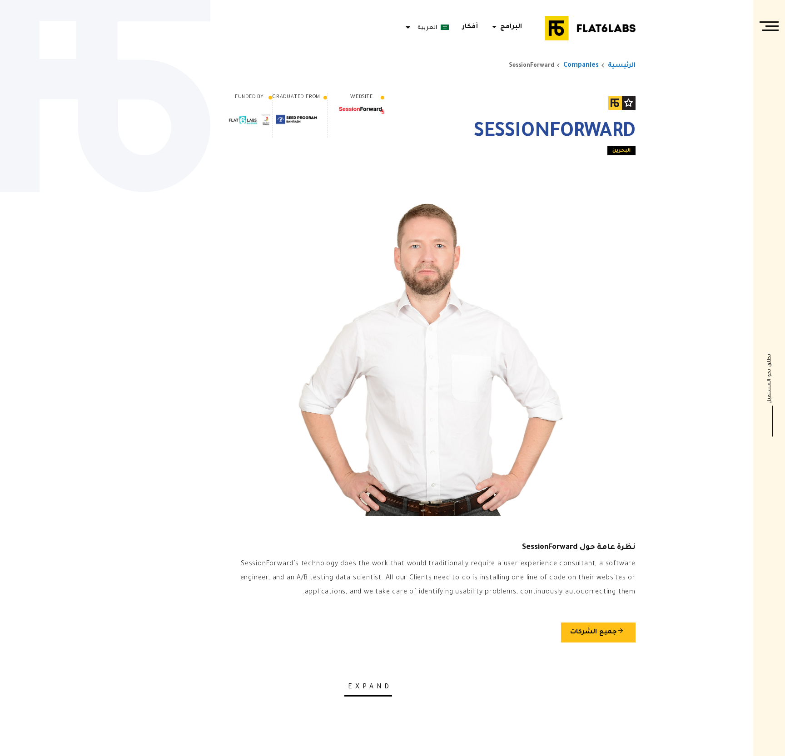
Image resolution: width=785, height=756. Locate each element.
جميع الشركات (597, 631)
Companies (581, 65)
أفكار (470, 27)
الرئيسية (622, 65)
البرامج (505, 27)
